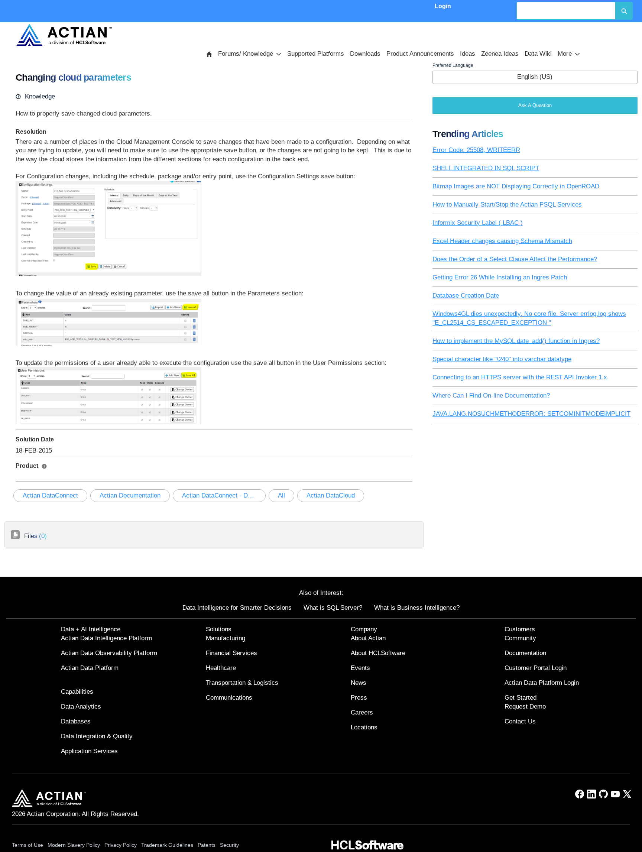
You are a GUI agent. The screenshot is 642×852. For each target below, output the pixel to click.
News (358, 682)
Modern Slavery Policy (74, 845)
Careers (362, 712)
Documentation (525, 653)
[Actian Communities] (64, 35)
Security (229, 845)
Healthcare (221, 667)
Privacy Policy (120, 845)
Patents (206, 845)
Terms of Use (27, 845)
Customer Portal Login (536, 667)
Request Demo (525, 706)
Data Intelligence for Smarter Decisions (237, 607)
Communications (229, 697)
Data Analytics (81, 706)
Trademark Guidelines (167, 845)
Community (520, 638)
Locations (364, 727)
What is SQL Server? (333, 607)
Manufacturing (225, 638)
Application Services (89, 751)
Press (359, 697)
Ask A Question (535, 105)
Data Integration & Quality (97, 736)
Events (360, 667)
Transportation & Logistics (242, 682)
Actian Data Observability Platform (109, 653)
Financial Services (231, 653)
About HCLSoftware (378, 653)
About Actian (368, 638)
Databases (76, 721)
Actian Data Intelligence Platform (106, 638)
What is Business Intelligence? (417, 607)
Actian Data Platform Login (542, 682)
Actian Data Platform (90, 667)
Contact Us (520, 721)
